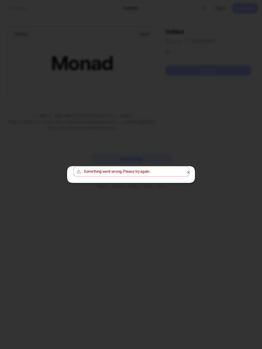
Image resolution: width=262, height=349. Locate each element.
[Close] (189, 172)
